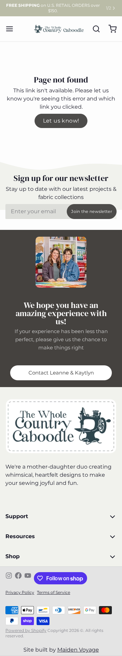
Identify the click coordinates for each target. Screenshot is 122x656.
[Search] (93, 29)
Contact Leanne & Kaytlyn (61, 373)
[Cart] (110, 29)
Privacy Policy (19, 592)
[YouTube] (27, 578)
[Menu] (12, 29)
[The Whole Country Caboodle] (59, 29)
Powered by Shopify (25, 630)
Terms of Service (53, 592)
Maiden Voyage (78, 649)
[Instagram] (8, 578)
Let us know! (61, 120)
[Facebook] (18, 578)
